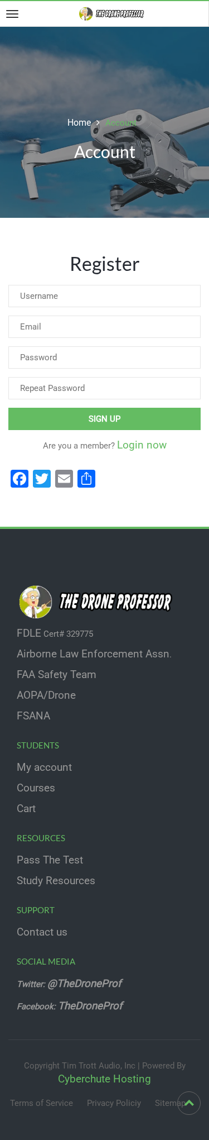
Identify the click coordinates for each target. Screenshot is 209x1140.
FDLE (29, 633)
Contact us (42, 932)
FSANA (33, 716)
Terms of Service (41, 1103)
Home (79, 122)
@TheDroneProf (85, 983)
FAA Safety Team (56, 675)
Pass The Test (50, 860)
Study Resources (56, 881)
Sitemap (170, 1103)
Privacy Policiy (114, 1103)
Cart (26, 809)
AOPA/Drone (46, 695)
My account (44, 767)
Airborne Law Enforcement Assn (93, 654)
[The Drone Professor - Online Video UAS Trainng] (113, 13)
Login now (142, 445)
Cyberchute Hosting (104, 1079)
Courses (36, 788)
